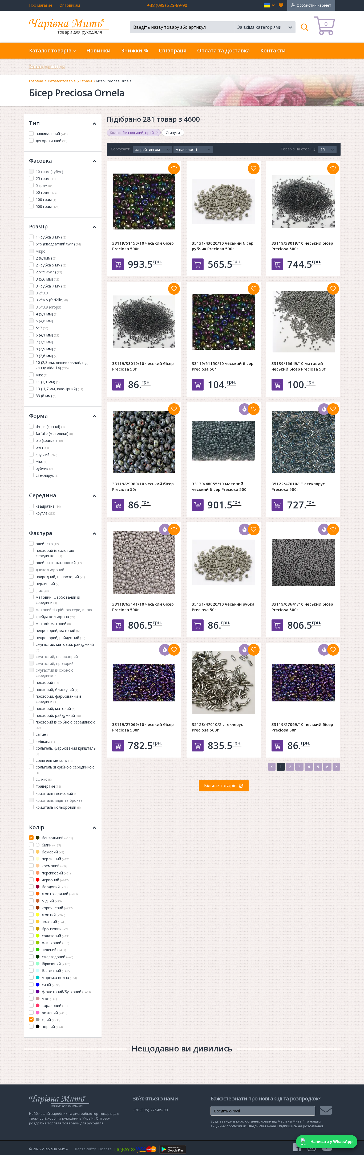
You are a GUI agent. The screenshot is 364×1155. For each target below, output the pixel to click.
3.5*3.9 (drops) (48, 307)
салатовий (55, 935)
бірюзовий (55, 963)
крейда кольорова (55, 616)
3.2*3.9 (42, 292)
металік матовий (53, 623)
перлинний (47, 583)
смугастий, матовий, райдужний (65, 647)
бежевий (52, 851)
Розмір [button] (38, 226)
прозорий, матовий (55, 708)
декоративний (51, 140)
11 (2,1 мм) (47, 381)
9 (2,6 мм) (46, 355)
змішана (45, 741)
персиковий (56, 873)
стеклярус (47, 475)
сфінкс (43, 779)
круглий (46, 454)
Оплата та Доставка (223, 50)
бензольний (57, 837)
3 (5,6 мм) (47, 279)
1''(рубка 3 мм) (51, 237)
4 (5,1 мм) (46, 314)
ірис (42, 590)
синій (50, 984)
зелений (53, 949)
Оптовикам (69, 5)
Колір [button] (36, 827)
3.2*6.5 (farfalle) (52, 299)
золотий (53, 921)
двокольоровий (50, 569)
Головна (36, 81)
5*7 (42, 327)
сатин (43, 734)
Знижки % (134, 50)
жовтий (53, 914)
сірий (50, 1019)
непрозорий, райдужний (60, 637)
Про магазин (40, 5)
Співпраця (173, 50)
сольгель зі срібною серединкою (65, 769)
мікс (41, 374)
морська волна (59, 977)
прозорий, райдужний (58, 715)
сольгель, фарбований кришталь (66, 751)
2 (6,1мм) (46, 258)
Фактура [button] (40, 533)
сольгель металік (54, 760)
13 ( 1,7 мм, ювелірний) (59, 388)
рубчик (44, 468)
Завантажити (47, 66)
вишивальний (51, 133)
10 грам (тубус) (49, 171)
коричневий (56, 907)
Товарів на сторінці (298, 148)
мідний (51, 900)
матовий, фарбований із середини (58, 600)
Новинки (98, 50)
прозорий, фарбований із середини (59, 699)
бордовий (54, 886)
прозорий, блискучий (57, 689)
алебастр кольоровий (59, 562)
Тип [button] (34, 123)
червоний (54, 879)
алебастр (47, 543)
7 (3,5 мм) (44, 341)
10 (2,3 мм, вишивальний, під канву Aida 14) (61, 365)
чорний (52, 1026)
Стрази (86, 81)
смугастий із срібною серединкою (55, 673)
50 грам (46, 192)
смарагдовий (57, 956)
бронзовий (55, 928)
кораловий (54, 1005)
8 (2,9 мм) (46, 348)
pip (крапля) (49, 440)
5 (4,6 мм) (44, 320)
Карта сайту (85, 1148)
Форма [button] (38, 415)
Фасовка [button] (40, 160)
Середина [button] (42, 495)
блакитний (55, 970)
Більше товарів (220, 785)
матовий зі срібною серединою (64, 609)
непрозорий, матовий (57, 630)
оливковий (55, 942)
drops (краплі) (50, 426)
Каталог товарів (62, 81)
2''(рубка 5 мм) (51, 265)
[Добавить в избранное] (174, 168)
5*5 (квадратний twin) (58, 243)
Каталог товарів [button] (51, 50)
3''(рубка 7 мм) (51, 286)
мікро (41, 251)
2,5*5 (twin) (49, 271)
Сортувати (120, 148)
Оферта (105, 1148)
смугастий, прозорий (55, 663)
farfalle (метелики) (54, 433)
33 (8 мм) (46, 395)
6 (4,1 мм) (47, 335)
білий (51, 845)
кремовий (54, 865)
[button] (269, 5)
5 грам (44, 185)
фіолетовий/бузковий (66, 991)
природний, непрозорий (60, 576)
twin (42, 447)
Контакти (273, 50)
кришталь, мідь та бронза (59, 800)
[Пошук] (305, 27)
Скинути (173, 132)
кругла (45, 513)
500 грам (47, 206)
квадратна (48, 506)
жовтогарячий (59, 893)
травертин (48, 786)
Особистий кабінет (314, 5)
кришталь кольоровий (58, 807)
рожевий (54, 1012)
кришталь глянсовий (56, 793)
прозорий (47, 682)
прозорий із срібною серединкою (65, 725)
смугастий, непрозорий (57, 656)
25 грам (45, 178)
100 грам (46, 199)
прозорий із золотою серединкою (55, 553)
